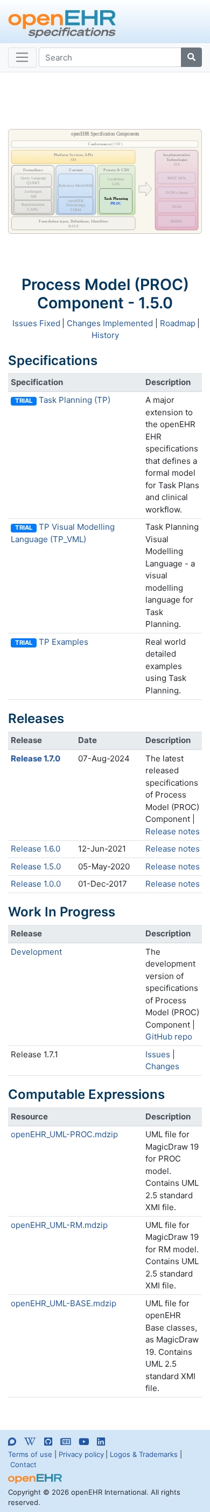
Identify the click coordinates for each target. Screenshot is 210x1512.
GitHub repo (168, 1036)
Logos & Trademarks (144, 1454)
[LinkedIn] (101, 1441)
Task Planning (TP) (74, 400)
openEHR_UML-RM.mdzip (59, 1225)
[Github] (48, 1441)
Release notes (172, 831)
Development (36, 952)
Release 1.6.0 (35, 848)
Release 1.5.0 (36, 866)
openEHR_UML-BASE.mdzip (63, 1303)
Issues (157, 1054)
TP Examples (63, 642)
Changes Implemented (110, 323)
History (105, 335)
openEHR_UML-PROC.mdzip (64, 1134)
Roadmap (177, 323)
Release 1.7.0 (35, 758)
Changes (162, 1066)
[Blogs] (65, 1441)
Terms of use (30, 1454)
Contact (23, 1464)
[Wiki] (30, 1441)
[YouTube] (84, 1441)
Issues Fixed (36, 323)
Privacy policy (81, 1454)
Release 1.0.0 (36, 884)
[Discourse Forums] (12, 1443)
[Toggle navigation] (22, 58)
